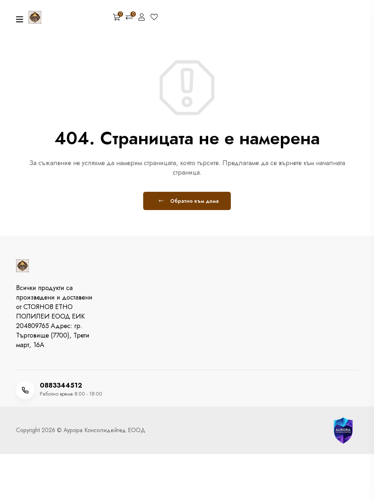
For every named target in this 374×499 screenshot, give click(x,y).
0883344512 (61, 385)
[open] (19, 19)
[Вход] (141, 17)
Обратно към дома (194, 201)
